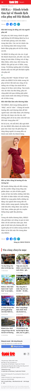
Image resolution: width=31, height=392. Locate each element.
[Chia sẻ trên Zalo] (7, 24)
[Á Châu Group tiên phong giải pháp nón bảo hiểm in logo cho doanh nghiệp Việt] (8, 301)
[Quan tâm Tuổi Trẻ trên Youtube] (24, 354)
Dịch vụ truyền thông (6, 381)
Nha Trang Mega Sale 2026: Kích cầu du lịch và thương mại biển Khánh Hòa (22, 312)
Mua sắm (10, 6)
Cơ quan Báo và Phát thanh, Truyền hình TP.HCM (13, 371)
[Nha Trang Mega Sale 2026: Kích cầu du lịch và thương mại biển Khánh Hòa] (23, 301)
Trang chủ (4, 6)
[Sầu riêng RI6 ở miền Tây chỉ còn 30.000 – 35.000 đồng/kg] (23, 280)
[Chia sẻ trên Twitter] (14, 24)
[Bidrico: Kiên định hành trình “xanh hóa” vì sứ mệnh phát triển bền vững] (8, 280)
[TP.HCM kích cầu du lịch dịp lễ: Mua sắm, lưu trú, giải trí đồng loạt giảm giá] (23, 321)
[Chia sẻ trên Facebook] (11, 24)
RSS (4, 383)
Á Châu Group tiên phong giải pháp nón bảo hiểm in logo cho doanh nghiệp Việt (7, 312)
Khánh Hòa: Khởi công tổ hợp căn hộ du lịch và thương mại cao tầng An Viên (8, 333)
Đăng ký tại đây (18, 346)
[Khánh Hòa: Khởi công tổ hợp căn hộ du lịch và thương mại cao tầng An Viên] (8, 321)
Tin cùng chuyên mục (15, 249)
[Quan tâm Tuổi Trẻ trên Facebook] (28, 354)
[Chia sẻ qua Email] (18, 24)
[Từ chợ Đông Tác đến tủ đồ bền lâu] (8, 259)
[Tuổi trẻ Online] (14, 2)
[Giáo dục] (22, 2)
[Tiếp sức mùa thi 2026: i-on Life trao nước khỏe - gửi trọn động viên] (23, 259)
